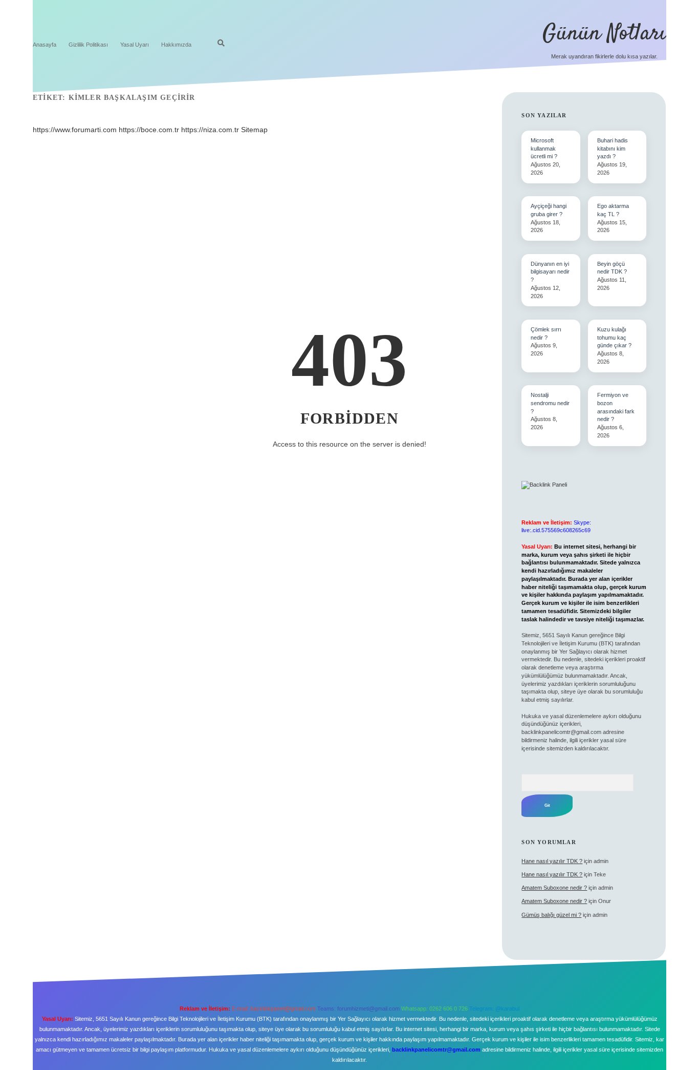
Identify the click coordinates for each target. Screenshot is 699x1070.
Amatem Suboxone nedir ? (554, 888)
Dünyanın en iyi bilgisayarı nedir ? (550, 272)
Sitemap (254, 129)
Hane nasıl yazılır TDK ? (551, 861)
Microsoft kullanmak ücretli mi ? (544, 148)
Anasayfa (44, 44)
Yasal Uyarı (134, 44)
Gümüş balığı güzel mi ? (551, 915)
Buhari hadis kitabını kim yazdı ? (612, 148)
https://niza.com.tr (210, 129)
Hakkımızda (176, 44)
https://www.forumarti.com (75, 129)
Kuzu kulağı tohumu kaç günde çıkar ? (614, 337)
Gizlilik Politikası (88, 44)
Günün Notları (604, 33)
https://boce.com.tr (149, 129)
